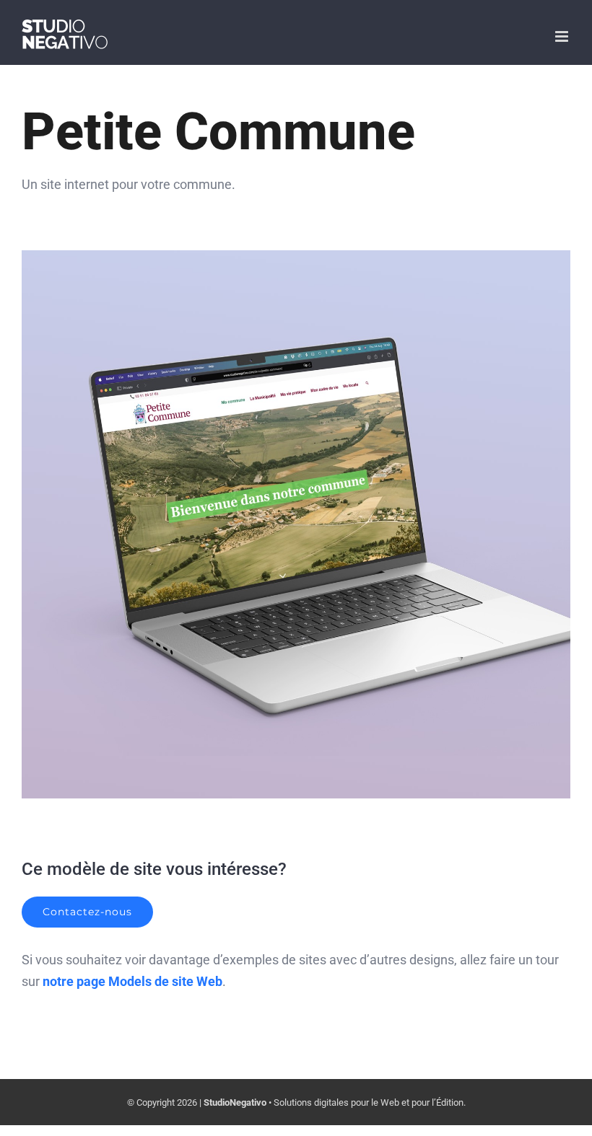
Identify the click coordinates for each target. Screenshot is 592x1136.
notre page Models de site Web (132, 981)
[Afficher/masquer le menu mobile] (562, 36)
